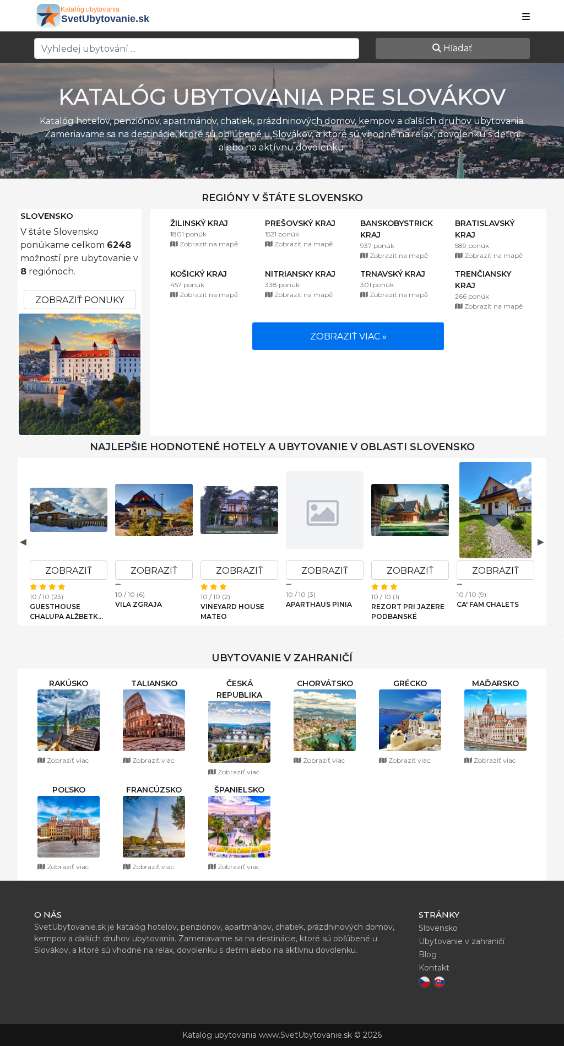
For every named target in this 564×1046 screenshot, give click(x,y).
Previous (23, 541)
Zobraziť (68, 570)
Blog (428, 954)
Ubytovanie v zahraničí (462, 941)
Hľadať (457, 48)
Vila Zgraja (138, 604)
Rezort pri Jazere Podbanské (407, 611)
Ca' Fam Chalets (488, 604)
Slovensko (46, 216)
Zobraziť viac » (348, 336)
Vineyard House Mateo (232, 611)
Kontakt (434, 968)
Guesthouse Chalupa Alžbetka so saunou (66, 612)
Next (540, 541)
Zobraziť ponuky (79, 300)
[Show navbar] (526, 17)
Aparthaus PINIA (319, 604)
